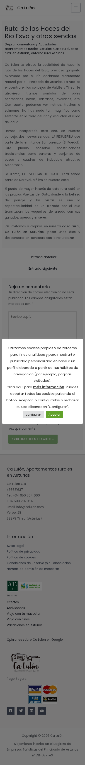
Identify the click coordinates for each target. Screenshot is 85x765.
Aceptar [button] (55, 414)
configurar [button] (33, 414)
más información (48, 387)
